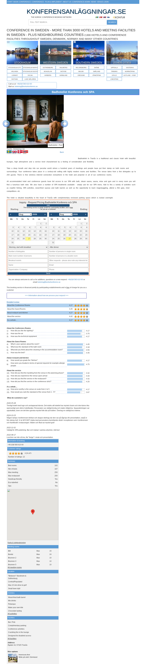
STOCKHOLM (22, 62)
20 (29, 235)
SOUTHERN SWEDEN (89, 62)
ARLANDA (14, 71)
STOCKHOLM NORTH (30, 67)
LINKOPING (114, 79)
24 (13, 239)
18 (18, 235)
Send (48, 273)
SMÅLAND (96, 71)
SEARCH (112, 22)
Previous (4, 121)
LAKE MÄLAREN (30, 79)
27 (29, 239)
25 (18, 239)
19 (24, 235)
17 (13, 235)
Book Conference (22, 2)
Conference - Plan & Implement (47, 2)
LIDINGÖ (15, 75)
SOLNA (30, 75)
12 (24, 231)
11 (18, 231)
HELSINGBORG (81, 67)
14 (35, 231)
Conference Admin (81, 2)
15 (40, 231)
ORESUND (81, 75)
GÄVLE (114, 75)
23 (46, 235)
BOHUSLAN (48, 71)
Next (62, 121)
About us (67, 2)
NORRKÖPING (130, 71)
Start (10, 2)
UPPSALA (114, 67)
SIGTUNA (14, 79)
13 (29, 231)
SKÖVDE (63, 71)
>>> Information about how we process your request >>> (46, 295)
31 (13, 242)
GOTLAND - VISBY (129, 75)
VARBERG (47, 75)
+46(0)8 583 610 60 (24, 84)
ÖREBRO (114, 71)
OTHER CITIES (122, 62)
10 (13, 231)
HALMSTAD (63, 67)
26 (24, 239)
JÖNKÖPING (96, 75)
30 (46, 239)
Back (62, 152)
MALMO (81, 71)
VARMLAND (63, 75)
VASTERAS (130, 67)
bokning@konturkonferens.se (26, 86)
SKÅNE (96, 67)
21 (35, 235)
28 (35, 239)
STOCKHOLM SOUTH (30, 71)
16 (46, 231)
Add (48, 205)
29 (40, 239)
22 (40, 235)
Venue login (103, 2)
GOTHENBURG (48, 67)
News (93, 2)
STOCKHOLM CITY (14, 67)
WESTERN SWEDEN (55, 62)
